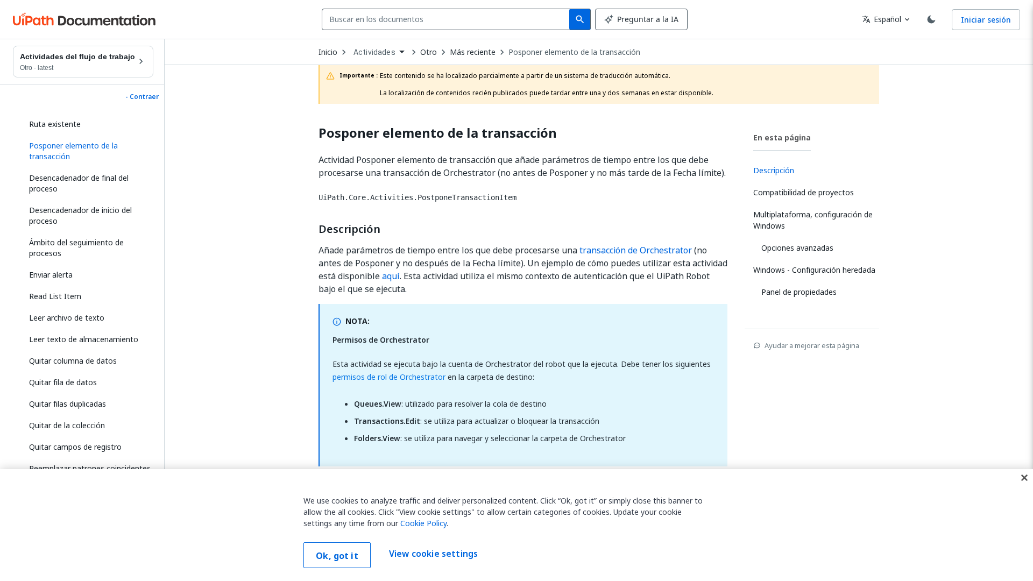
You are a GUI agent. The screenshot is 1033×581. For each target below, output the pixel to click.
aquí (391, 276)
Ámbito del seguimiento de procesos (76, 248)
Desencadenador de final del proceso (79, 183)
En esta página (782, 137)
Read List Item (55, 296)
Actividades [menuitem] (374, 52)
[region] (516, 525)
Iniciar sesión (986, 19)
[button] (87, 151)
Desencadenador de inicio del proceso (80, 215)
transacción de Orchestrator (635, 250)
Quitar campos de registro (75, 446)
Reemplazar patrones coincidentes (90, 468)
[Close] (1024, 477)
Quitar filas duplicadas (67, 403)
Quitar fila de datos (63, 382)
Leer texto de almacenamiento (83, 339)
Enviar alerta (51, 274)
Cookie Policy (423, 523)
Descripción (349, 229)
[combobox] (448, 19)
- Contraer (142, 97)
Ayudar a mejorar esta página (812, 345)
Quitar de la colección (67, 425)
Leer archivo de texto (66, 317)
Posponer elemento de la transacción (574, 52)
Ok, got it (337, 555)
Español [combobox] (881, 19)
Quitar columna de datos (73, 360)
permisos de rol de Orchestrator (388, 376)
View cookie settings (433, 554)
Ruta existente (55, 124)
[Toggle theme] (931, 19)
